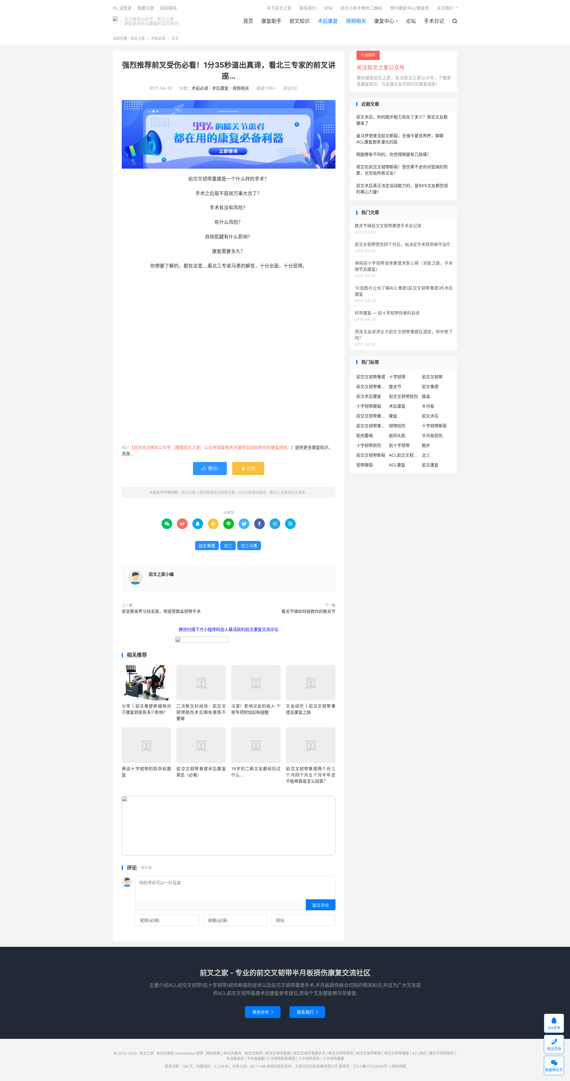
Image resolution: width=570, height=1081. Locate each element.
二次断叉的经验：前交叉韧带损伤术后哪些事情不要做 (201, 712)
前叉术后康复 (368, 396)
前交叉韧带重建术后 (371, 425)
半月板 (428, 406)
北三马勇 (249, 545)
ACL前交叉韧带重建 (404, 455)
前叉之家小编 (161, 574)
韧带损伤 (397, 425)
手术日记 (434, 21)
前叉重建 (207, 545)
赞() (210, 468)
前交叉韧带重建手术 (309, 1053)
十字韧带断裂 (434, 425)
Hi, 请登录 (122, 7)
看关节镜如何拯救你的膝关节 (308, 611)
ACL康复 (397, 464)
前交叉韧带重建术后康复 (371, 386)
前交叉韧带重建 (370, 376)
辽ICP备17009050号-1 (372, 1066)
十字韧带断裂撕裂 (281, 1058)
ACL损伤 (419, 1053)
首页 (248, 21)
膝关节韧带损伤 (441, 1053)
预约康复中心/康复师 (409, 7)
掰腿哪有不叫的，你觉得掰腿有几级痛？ (393, 154)
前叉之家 (115, 21)
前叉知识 (299, 21)
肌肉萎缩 (364, 435)
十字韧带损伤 (368, 445)
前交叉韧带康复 (396, 1053)
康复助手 (271, 21)
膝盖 (426, 396)
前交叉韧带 (432, 376)
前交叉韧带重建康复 (371, 415)
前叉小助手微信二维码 (361, 7)
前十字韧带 (399, 445)
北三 (228, 545)
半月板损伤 (432, 435)
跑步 (426, 445)
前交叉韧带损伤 (403, 396)
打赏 (248, 468)
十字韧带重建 (333, 1058)
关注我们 (445, 7)
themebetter (185, 1053)
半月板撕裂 (256, 1058)
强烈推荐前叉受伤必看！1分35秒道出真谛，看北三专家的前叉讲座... (253, 492)
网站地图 (213, 1053)
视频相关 (356, 21)
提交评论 (320, 905)
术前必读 (158, 38)
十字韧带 (397, 376)
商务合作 (262, 1011)
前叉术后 (430, 415)
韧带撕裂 (364, 464)
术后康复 (328, 21)
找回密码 (168, 7)
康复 (393, 415)
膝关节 (395, 386)
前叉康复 (430, 464)
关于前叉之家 (279, 7)
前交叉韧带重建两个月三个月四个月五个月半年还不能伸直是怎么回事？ (310, 775)
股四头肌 (397, 435)
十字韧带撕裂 (368, 406)
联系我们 (308, 7)
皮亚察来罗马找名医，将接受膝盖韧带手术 (161, 611)
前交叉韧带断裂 (370, 455)
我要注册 (145, 7)
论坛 (411, 21)
